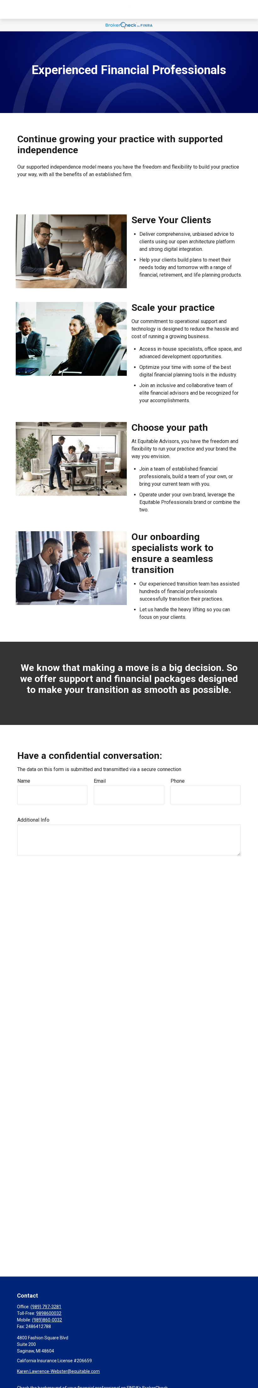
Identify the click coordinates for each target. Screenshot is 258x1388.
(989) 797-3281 (46, 1306)
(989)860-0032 (47, 1319)
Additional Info (33, 820)
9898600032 (48, 1313)
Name (23, 781)
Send (30, 875)
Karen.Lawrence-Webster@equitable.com (58, 1371)
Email (100, 781)
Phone (178, 781)
